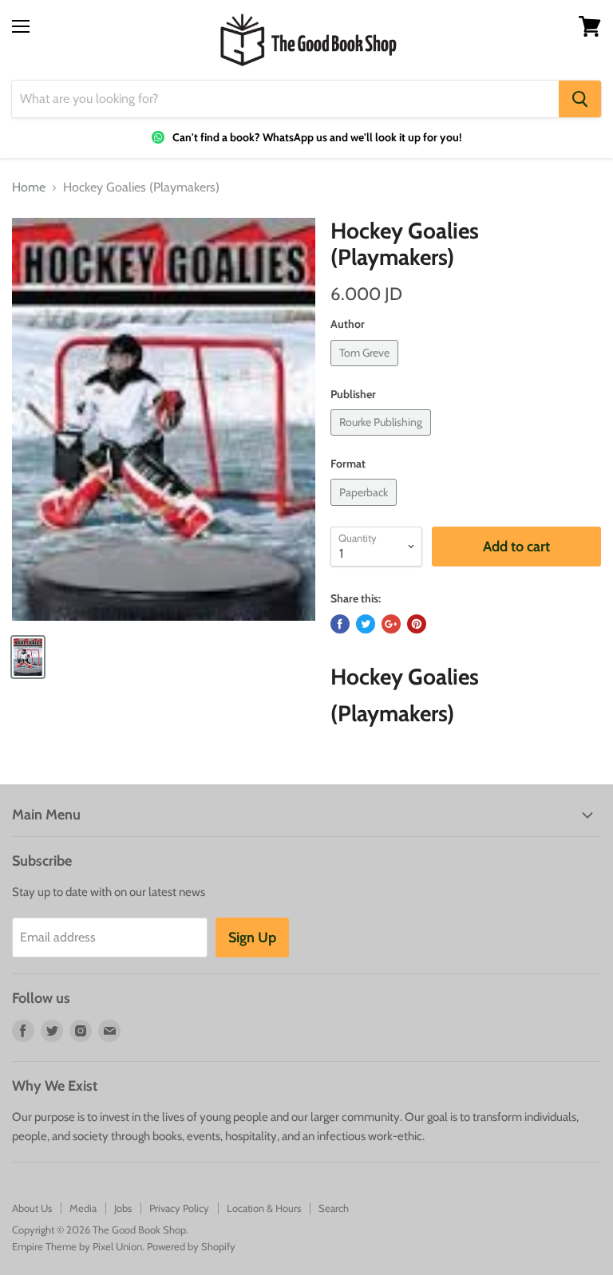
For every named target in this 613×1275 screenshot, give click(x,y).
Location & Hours (264, 1208)
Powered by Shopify (191, 1246)
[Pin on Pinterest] (416, 624)
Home (28, 187)
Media (83, 1208)
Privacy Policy (179, 1208)
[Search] (580, 99)
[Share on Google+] (391, 624)
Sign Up (252, 937)
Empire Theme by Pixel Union (77, 1246)
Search (333, 1208)
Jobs (123, 1208)
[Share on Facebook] (340, 624)
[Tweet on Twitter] (365, 624)
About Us (32, 1208)
